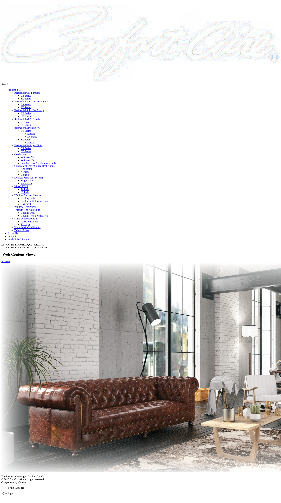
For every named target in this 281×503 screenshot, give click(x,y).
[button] (5, 261)
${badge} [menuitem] (17, 487)
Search (4, 84)
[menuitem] (144, 498)
